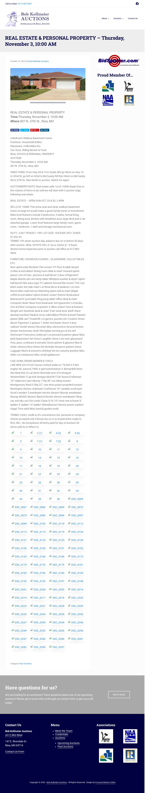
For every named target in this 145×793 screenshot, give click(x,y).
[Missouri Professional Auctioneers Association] (129, 86)
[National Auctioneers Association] (108, 100)
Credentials (61, 734)
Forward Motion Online (105, 782)
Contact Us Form (14, 751)
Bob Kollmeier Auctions (57, 782)
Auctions (60, 737)
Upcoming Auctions (69, 743)
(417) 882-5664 (25, 4)
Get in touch (119, 694)
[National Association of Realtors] (129, 100)
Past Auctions (25, 663)
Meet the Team (63, 731)
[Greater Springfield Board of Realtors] (108, 86)
